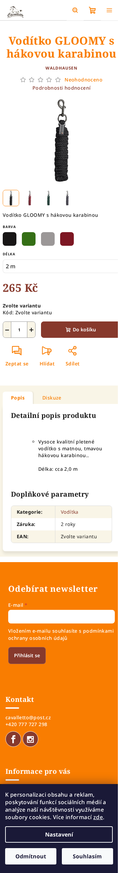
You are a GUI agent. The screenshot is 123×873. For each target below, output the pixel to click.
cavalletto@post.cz (28, 717)
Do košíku (84, 329)
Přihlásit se (27, 655)
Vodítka (70, 512)
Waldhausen (61, 68)
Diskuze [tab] (52, 397)
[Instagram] (30, 739)
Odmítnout (30, 856)
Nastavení (59, 834)
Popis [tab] (18, 397)
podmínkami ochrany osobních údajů (61, 634)
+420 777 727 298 (26, 724)
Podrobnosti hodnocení (61, 88)
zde (98, 817)
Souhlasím (87, 856)
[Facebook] (13, 739)
